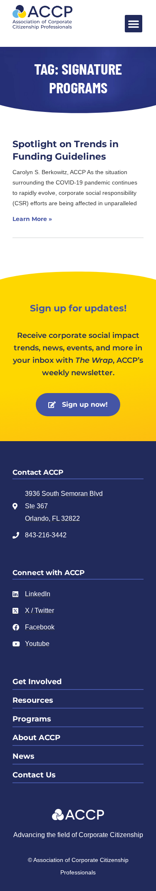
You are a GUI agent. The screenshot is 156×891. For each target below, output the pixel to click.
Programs (31, 718)
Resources (32, 700)
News (23, 756)
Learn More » (32, 219)
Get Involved (37, 681)
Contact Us (34, 774)
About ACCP (36, 737)
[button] (133, 23)
